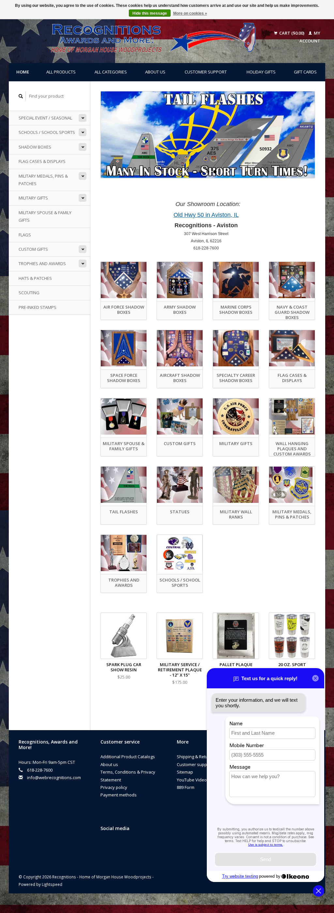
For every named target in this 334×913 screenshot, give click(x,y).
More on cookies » (190, 13)
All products (61, 72)
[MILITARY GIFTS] (236, 416)
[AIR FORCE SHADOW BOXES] (123, 280)
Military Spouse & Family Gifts (45, 216)
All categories (111, 72)
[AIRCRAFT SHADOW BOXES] (180, 348)
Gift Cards (305, 72)
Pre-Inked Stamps (37, 307)
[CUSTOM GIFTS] (180, 416)
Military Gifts (33, 198)
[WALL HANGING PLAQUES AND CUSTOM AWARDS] (292, 416)
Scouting (29, 293)
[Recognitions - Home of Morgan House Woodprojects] (141, 37)
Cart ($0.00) (291, 33)
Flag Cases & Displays (42, 161)
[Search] (21, 96)
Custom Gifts (33, 249)
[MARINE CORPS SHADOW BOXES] (236, 280)
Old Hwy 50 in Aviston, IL (206, 215)
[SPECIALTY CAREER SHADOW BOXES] (236, 348)
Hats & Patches (35, 278)
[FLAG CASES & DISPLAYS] (292, 348)
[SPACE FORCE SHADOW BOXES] (123, 348)
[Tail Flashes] (208, 134)
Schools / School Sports (47, 132)
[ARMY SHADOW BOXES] (180, 280)
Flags (25, 235)
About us (155, 72)
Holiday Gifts (261, 72)
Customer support (206, 72)
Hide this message (149, 13)
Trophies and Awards (42, 263)
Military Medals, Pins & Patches (43, 179)
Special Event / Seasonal (45, 118)
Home (22, 72)
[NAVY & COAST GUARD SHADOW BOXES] (292, 280)
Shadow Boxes (35, 147)
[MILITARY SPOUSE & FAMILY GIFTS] (123, 416)
